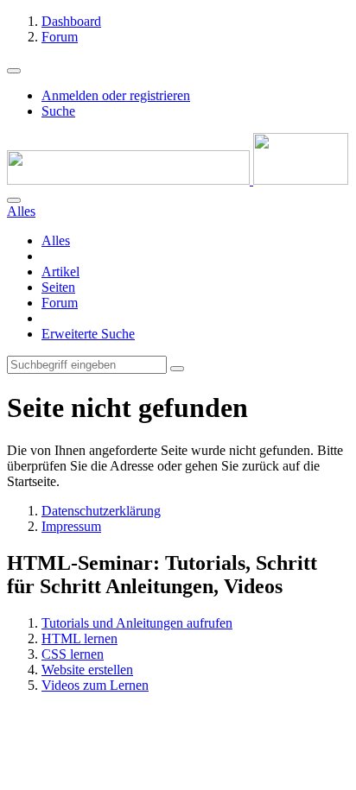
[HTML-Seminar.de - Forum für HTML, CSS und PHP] (177, 180)
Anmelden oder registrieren (115, 95)
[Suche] (14, 200)
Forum (59, 302)
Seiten (58, 287)
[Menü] (14, 70)
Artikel (60, 271)
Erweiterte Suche (88, 333)
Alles (55, 240)
